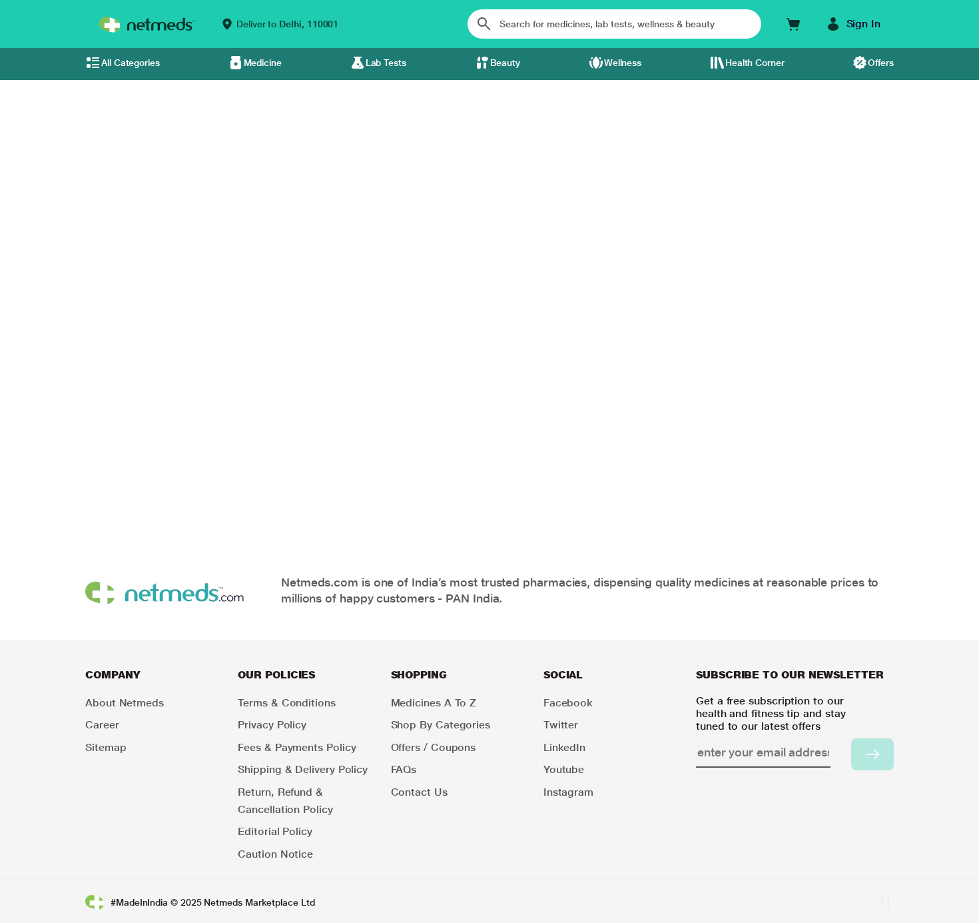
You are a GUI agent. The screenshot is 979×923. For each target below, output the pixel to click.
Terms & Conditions (287, 702)
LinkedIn (564, 747)
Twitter (560, 724)
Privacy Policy (272, 724)
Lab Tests (386, 62)
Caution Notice (275, 854)
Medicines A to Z (434, 702)
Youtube (563, 769)
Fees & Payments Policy (297, 747)
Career (102, 724)
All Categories (130, 62)
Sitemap (105, 747)
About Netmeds (124, 702)
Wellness (622, 62)
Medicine (263, 62)
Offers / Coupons (433, 747)
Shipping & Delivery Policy (303, 769)
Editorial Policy (275, 831)
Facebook (568, 702)
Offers (881, 62)
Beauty (505, 62)
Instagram (568, 792)
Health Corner (755, 62)
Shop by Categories (441, 724)
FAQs (404, 769)
